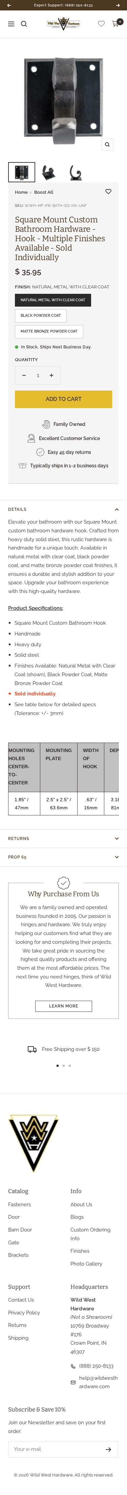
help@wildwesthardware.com (98, 1382)
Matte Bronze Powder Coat (49, 331)
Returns (18, 838)
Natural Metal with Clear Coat (53, 300)
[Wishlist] (101, 25)
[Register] (108, 1449)
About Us (81, 1205)
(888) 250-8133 (96, 1366)
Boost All (43, 192)
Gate (13, 1243)
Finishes (79, 1251)
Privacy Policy (24, 1313)
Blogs (77, 1217)
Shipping (18, 1338)
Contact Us (21, 1300)
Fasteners (19, 1205)
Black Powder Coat (41, 315)
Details (17, 509)
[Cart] (115, 24)
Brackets (18, 1255)
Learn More (63, 1006)
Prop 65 (17, 857)
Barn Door (20, 1230)
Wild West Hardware (51, 1474)
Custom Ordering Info (90, 1234)
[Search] (24, 24)
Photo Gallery (86, 1264)
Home (21, 192)
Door (14, 1217)
